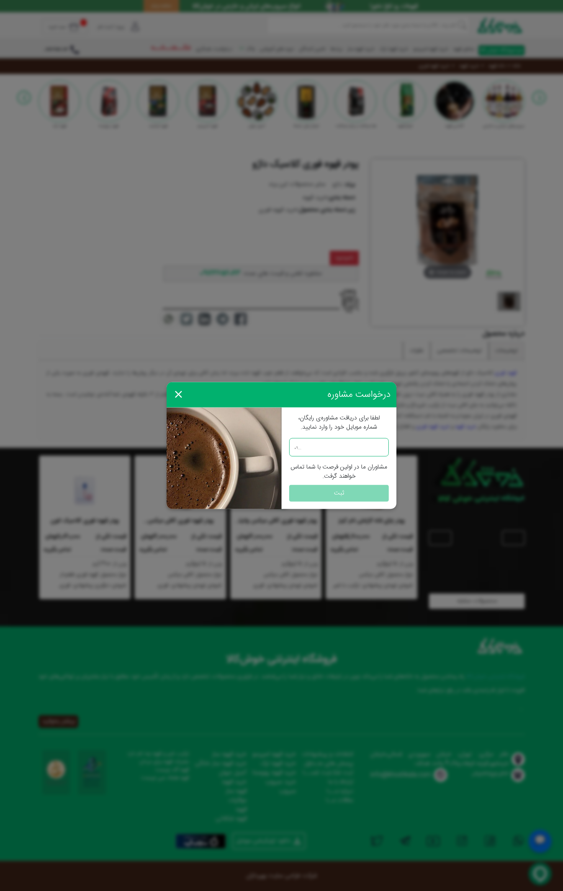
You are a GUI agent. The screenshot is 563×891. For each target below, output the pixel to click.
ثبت (339, 493)
